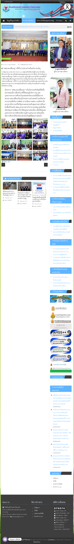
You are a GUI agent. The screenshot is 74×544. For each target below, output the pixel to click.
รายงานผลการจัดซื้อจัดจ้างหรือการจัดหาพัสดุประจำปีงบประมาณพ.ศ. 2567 (61, 190)
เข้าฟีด (54, 481)
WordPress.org (57, 487)
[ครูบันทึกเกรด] (61, 364)
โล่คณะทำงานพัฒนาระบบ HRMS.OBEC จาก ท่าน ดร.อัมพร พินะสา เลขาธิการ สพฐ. (24, 195)
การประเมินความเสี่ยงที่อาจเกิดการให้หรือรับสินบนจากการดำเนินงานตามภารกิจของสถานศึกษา (62, 260)
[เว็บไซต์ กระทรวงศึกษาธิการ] (61, 308)
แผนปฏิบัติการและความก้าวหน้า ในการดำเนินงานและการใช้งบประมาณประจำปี (62, 153)
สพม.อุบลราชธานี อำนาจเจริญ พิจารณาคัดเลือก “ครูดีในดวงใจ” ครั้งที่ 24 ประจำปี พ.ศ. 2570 (61, 447)
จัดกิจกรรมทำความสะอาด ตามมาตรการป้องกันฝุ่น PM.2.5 (9, 193)
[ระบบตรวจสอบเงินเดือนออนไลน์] (61, 341)
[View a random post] (70, 20)
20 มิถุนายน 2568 (19, 27)
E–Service (55, 165)
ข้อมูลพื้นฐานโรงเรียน (13, 20)
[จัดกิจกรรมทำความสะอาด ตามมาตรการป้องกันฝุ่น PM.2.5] (10, 185)
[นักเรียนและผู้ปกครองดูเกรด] (61, 369)
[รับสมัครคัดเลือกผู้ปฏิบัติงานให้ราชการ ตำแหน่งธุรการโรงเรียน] (39, 188)
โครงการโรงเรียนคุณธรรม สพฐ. (45, 20)
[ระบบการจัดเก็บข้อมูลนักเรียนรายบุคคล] (61, 315)
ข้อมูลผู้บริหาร (56, 125)
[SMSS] (61, 326)
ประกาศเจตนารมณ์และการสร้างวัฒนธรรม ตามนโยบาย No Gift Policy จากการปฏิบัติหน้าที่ (61, 251)
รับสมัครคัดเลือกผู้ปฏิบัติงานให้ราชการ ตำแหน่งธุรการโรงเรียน (39, 199)
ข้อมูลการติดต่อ (57, 128)
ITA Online (59, 20)
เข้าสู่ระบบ (55, 478)
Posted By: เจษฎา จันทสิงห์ (9, 64)
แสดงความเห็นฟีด (57, 484)
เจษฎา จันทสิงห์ (7, 200)
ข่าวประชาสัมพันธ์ (28, 20)
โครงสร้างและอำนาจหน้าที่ (59, 122)
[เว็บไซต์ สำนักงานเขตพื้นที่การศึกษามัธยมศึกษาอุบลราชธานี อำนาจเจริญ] (61, 321)
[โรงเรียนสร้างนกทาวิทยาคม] (37, 10)
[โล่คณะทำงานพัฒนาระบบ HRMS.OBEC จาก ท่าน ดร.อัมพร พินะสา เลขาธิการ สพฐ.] (24, 186)
